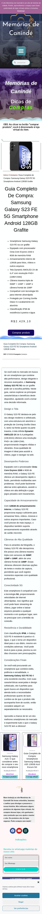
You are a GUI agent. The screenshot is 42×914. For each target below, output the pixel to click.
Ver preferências (21, 908)
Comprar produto (21, 332)
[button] (38, 882)
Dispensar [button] (21, 11)
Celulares (13, 175)
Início (6, 175)
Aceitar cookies (21, 895)
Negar (21, 902)
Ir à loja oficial (32, 777)
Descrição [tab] (2, 367)
